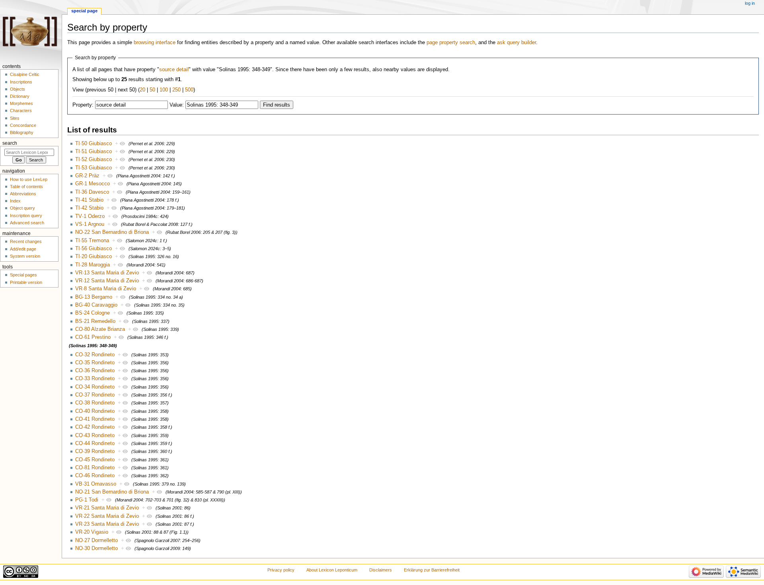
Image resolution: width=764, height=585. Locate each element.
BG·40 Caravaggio (96, 305)
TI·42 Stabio (89, 208)
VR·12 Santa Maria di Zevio (107, 281)
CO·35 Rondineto (95, 362)
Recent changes (26, 241)
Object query (22, 208)
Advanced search (27, 222)
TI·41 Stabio (89, 200)
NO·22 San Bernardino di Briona (112, 232)
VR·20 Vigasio (91, 532)
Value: (177, 105)
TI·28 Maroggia (92, 265)
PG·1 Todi (86, 500)
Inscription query (26, 215)
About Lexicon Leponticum (331, 570)
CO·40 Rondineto (95, 411)
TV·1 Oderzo (90, 216)
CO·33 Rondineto (95, 378)
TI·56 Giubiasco (93, 248)
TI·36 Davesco (92, 192)
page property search (451, 42)
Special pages (23, 274)
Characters (21, 110)
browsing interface (154, 42)
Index (15, 200)
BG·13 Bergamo (93, 297)
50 (152, 90)
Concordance (23, 125)
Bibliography (21, 132)
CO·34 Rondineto (95, 387)
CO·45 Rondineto (95, 460)
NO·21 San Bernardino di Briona (112, 492)
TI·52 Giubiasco (93, 159)
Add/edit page (23, 249)
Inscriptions (21, 82)
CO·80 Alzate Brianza (100, 329)
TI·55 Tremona (92, 240)
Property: (83, 105)
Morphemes (21, 103)
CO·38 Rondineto (95, 403)
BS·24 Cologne (92, 313)
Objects (17, 89)
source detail (174, 69)
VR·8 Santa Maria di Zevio (105, 289)
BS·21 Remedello (95, 321)
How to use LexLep (28, 179)
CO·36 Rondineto (95, 370)
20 (142, 90)
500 (189, 90)
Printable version (26, 282)
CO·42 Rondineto (95, 427)
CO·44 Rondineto (95, 443)
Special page (84, 10)
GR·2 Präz (87, 176)
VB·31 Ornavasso (95, 484)
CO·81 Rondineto (95, 467)
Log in (750, 3)
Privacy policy (280, 570)
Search (9, 143)
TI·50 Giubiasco (93, 143)
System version (25, 256)
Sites (14, 118)
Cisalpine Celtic (24, 74)
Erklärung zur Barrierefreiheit (432, 570)
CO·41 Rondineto (95, 419)
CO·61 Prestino (93, 337)
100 (164, 90)
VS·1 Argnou (89, 224)
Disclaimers (380, 570)
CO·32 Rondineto (95, 355)
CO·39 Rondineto (95, 451)
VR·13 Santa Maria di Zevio (107, 273)
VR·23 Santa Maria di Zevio (107, 524)
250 (176, 90)
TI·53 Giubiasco (93, 168)
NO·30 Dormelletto (96, 548)
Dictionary (19, 96)
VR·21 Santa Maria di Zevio (107, 508)
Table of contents (26, 186)
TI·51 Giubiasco (93, 151)
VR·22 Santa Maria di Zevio (107, 516)
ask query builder (516, 42)
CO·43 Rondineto (95, 435)
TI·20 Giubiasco (93, 256)
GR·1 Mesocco (92, 184)
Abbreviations (23, 193)
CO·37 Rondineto (95, 395)
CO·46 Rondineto (95, 475)
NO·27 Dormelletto (96, 540)
